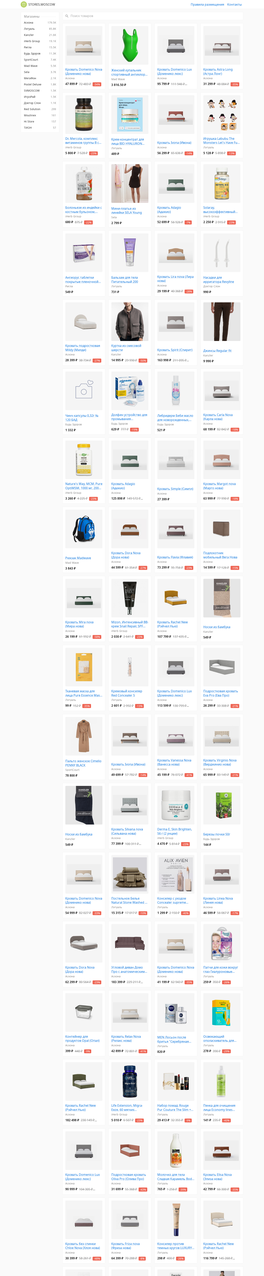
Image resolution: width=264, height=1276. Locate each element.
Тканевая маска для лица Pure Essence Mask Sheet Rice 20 (83, 693)
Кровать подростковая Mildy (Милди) (82, 348)
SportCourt (72, 770)
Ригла (69, 286)
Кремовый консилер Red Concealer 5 (126, 693)
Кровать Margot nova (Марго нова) (219, 486)
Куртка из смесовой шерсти (126, 348)
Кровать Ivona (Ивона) (174, 143)
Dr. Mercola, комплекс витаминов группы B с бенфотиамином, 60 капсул (82, 141)
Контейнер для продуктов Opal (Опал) (82, 1039)
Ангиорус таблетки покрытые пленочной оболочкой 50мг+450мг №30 (83, 279)
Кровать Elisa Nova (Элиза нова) (217, 1177)
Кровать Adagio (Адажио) (169, 210)
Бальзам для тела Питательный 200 (124, 279)
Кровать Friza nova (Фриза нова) (125, 1246)
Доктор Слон (211, 286)
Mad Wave (118, 79)
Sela (114, 217)
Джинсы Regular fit (217, 351)
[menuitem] (40, 23)
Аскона (70, 78)
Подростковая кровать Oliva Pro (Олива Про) (128, 1177)
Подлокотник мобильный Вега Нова (220, 555)
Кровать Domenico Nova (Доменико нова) (83, 71)
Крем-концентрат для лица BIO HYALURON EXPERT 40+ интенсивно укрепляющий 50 (129, 141)
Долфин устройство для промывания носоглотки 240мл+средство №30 (129, 417)
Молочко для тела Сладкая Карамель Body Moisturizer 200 (175, 1177)
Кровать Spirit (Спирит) (174, 350)
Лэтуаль (116, 148)
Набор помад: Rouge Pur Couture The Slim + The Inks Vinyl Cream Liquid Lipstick (174, 1107)
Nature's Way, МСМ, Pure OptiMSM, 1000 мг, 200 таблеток (83, 486)
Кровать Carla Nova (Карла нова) (218, 417)
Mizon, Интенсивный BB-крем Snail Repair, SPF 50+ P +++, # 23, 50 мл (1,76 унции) (129, 624)
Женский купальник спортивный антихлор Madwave (128, 72)
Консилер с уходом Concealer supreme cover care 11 (171, 900)
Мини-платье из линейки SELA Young (126, 211)
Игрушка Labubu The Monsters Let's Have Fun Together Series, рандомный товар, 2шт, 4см (221, 141)
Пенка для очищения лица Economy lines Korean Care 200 (219, 1107)
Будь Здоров (73, 424)
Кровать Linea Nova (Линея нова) (218, 900)
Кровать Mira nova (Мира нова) (79, 624)
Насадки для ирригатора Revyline (218, 279)
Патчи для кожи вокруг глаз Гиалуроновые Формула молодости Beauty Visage (220, 969)
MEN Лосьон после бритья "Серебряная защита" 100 (173, 1039)
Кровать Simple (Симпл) (175, 489)
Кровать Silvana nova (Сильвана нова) (127, 831)
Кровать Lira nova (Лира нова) (175, 279)
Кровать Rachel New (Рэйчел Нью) (172, 624)
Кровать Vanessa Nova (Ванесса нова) (174, 762)
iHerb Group (73, 147)
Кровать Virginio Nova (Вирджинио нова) (220, 762)
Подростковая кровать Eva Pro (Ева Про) (220, 693)
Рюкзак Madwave (78, 558)
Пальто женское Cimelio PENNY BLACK (83, 763)
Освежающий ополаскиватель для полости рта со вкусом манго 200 (220, 1039)
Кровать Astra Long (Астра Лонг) (218, 71)
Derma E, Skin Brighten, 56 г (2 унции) (174, 831)
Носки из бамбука (216, 627)
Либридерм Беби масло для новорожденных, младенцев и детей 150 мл (175, 418)
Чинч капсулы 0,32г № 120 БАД (81, 418)
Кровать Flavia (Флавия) (175, 557)
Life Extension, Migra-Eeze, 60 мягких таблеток (127, 1107)
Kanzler (116, 354)
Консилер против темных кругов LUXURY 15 (174, 1246)
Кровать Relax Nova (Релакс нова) (126, 1039)
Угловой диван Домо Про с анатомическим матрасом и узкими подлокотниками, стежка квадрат (128, 969)
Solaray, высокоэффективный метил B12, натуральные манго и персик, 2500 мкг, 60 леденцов (221, 210)
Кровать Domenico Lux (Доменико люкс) (174, 71)
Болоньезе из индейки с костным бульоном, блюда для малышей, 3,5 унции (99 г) (83, 210)
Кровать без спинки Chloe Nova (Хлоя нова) (82, 1246)
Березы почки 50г (216, 834)
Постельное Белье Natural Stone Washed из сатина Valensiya (129, 900)
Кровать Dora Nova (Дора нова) (126, 555)
